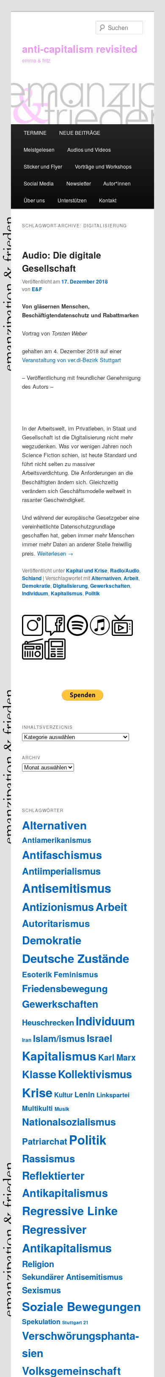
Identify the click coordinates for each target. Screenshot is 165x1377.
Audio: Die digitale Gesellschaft (61, 261)
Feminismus (76, 974)
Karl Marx (117, 1057)
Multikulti (37, 1108)
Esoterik (37, 974)
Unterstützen (72, 200)
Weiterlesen (55, 553)
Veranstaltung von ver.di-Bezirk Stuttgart (71, 360)
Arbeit (131, 578)
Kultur (63, 1094)
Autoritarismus (56, 923)
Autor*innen (117, 183)
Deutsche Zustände (75, 958)
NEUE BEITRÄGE (79, 132)
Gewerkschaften (110, 585)
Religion (38, 1264)
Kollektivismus (95, 1074)
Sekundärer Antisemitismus (72, 1276)
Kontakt (107, 200)
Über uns (34, 200)
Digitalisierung (70, 585)
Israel (99, 1038)
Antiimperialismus (61, 871)
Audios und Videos (89, 149)
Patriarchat (44, 1141)
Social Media (39, 183)
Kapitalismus (66, 593)
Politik (92, 593)
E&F (37, 289)
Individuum (35, 593)
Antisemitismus (66, 888)
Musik (62, 1109)
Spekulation (41, 1321)
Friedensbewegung (65, 988)
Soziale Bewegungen (81, 1306)
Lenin (84, 1094)
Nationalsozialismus (69, 1122)
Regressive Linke (70, 1210)
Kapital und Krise (86, 570)
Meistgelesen (39, 149)
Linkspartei (112, 1094)
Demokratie (36, 585)
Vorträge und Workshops (103, 166)
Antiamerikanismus (56, 839)
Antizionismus (58, 906)
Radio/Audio (124, 570)
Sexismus (41, 1290)
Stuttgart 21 (75, 1322)
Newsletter (78, 183)
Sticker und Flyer (43, 166)
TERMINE (35, 132)
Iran (26, 1040)
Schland (31, 578)
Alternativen (106, 578)
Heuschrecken (48, 1022)
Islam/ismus (59, 1038)
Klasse (39, 1074)
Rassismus (48, 1158)
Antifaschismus (62, 854)
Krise (37, 1092)
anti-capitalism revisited (80, 48)
